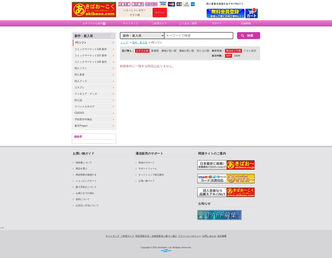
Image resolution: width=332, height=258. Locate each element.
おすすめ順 (142, 50)
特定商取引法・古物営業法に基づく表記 (156, 236)
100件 (237, 55)
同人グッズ (81, 81)
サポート (217, 23)
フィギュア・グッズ (86, 93)
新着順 (155, 50)
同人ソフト (81, 68)
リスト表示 (250, 50)
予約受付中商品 (83, 119)
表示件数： (218, 55)
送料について (83, 199)
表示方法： (218, 50)
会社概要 (222, 236)
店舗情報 (246, 23)
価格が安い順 (168, 50)
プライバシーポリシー (189, 236)
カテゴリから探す (93, 23)
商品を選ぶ (81, 168)
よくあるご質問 (188, 23)
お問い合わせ (209, 236)
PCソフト (81, 42)
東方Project (81, 125)
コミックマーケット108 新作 (91, 49)
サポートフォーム (148, 168)
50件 (228, 55)
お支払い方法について (87, 205)
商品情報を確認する (86, 174)
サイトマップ (130, 23)
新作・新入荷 (84, 36)
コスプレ (80, 87)
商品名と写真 (233, 50)
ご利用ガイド (159, 23)
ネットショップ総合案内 (151, 174)
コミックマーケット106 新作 (91, 61)
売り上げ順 (203, 50)
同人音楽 (80, 74)
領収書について (84, 162)
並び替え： (128, 50)
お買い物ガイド (147, 181)
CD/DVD (79, 112)
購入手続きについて (86, 187)
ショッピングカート (86, 181)
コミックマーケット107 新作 (91, 55)
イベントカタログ (85, 106)
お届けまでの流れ (85, 193)
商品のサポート (147, 162)
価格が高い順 (186, 50)
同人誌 (78, 100)
